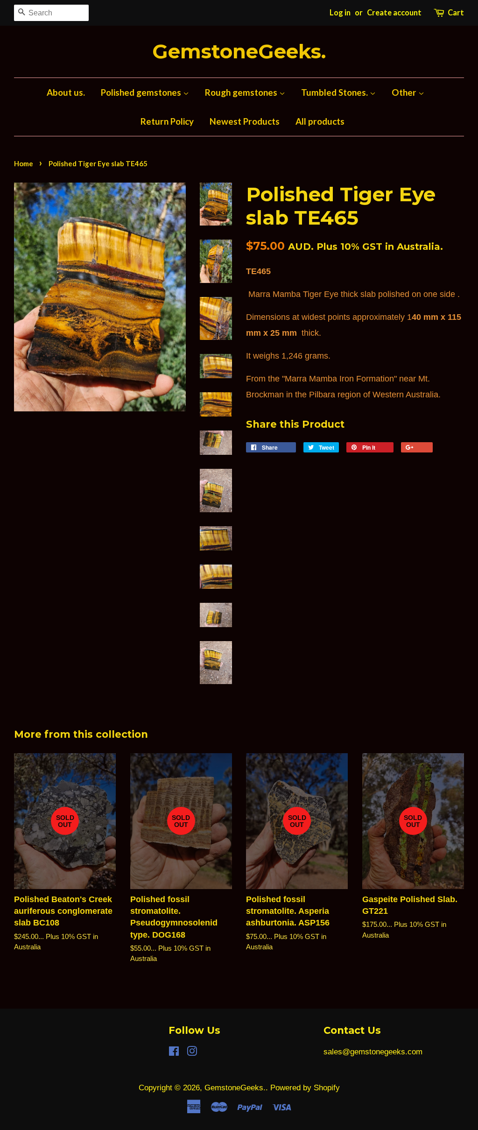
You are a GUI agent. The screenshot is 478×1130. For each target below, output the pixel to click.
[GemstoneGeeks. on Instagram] (192, 1052)
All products (319, 121)
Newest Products (245, 121)
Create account (394, 12)
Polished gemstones (142, 92)
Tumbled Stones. (335, 92)
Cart (456, 12)
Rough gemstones (242, 92)
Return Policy (167, 121)
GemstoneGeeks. (239, 52)
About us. (66, 92)
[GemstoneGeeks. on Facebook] (174, 1052)
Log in (340, 12)
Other (405, 92)
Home (23, 163)
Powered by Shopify (305, 1087)
